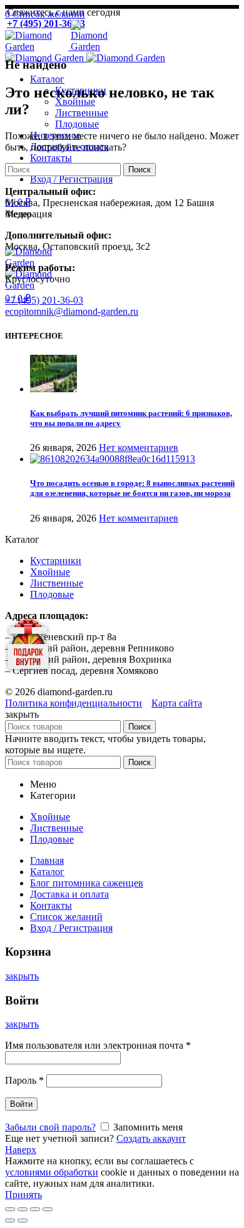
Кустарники (55, 560)
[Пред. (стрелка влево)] (10, 1220)
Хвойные (50, 572)
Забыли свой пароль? (50, 1127)
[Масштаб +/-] (48, 1209)
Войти (21, 1104)
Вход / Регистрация (71, 928)
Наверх (20, 1149)
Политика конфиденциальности (73, 703)
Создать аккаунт (151, 1138)
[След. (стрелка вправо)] (23, 1220)
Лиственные (56, 583)
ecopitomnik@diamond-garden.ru (71, 311)
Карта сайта (176, 703)
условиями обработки (51, 1172)
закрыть (22, 976)
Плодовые (52, 594)
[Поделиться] (23, 1209)
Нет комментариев (138, 447)
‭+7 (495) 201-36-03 (44, 300)
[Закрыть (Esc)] (10, 1209)
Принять (23, 1194)
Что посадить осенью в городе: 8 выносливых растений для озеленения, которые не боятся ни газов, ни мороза (132, 488)
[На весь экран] (35, 1209)
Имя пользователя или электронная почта (98, 1045)
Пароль (24, 1080)
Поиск (139, 169)
